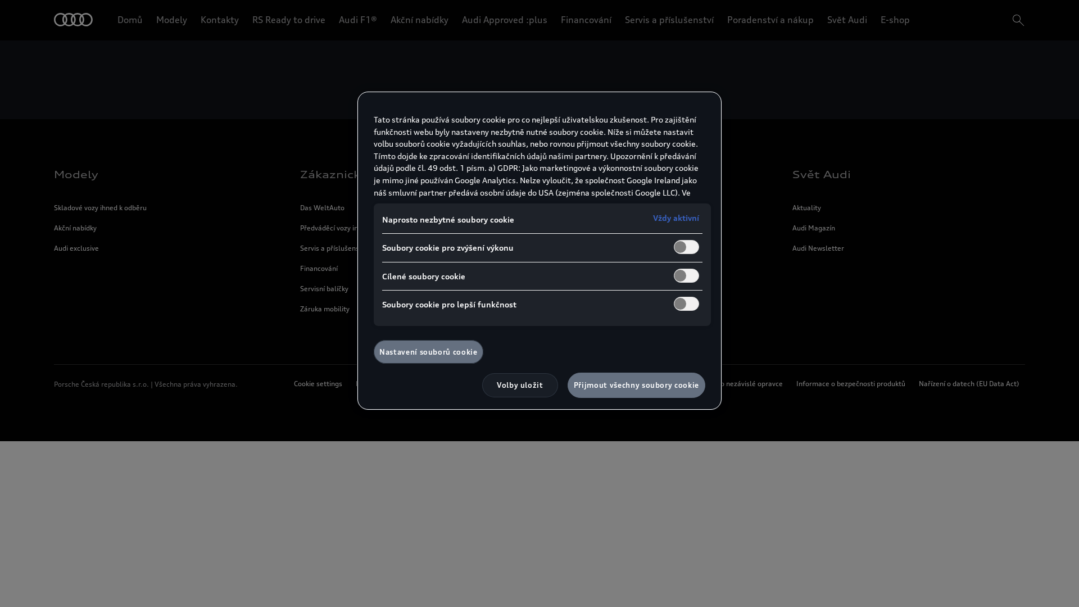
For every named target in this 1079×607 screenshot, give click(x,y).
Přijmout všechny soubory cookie (636, 384)
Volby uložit (520, 384)
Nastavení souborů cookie (428, 351)
